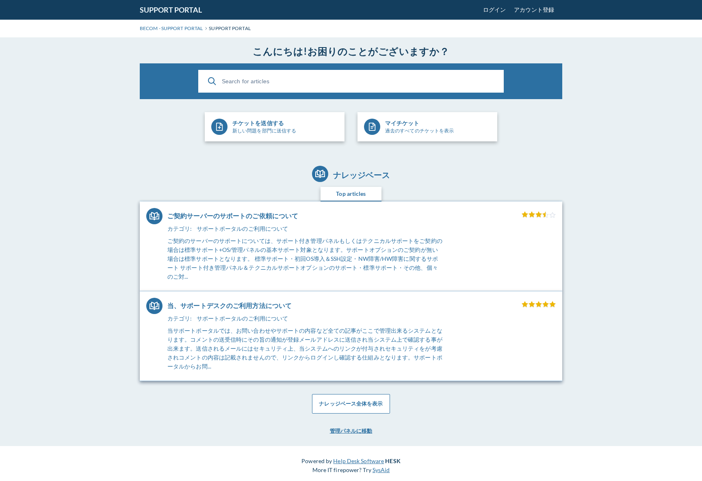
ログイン (494, 9)
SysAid (381, 469)
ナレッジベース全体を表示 (351, 403)
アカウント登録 (534, 9)
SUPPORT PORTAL (171, 9)
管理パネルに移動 (351, 430)
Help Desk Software (358, 460)
